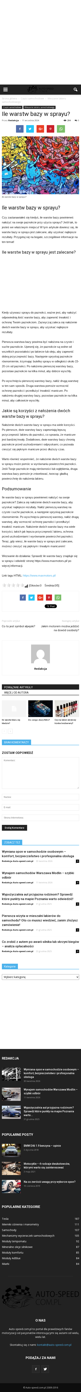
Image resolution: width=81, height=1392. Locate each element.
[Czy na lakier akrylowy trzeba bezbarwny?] (67, 708)
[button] (75, 90)
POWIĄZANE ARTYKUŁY (18, 687)
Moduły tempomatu (14, 1241)
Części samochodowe (12, 107)
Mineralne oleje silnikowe (17, 1247)
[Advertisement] (40, 42)
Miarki (5, 1264)
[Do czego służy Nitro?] (40, 708)
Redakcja (13, 120)
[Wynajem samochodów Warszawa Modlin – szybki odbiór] (11, 1094)
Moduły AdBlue (11, 1258)
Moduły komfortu (12, 1252)
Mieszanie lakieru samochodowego (39, 107)
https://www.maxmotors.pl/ (39, 575)
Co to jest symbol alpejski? (18, 626)
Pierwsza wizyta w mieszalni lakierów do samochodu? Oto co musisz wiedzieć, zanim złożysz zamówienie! (40, 920)
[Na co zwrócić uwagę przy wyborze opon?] (11, 1186)
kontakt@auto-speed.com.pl (54, 1345)
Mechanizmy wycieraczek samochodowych (28, 1235)
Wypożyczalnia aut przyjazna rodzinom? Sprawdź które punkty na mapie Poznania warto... (49, 1111)
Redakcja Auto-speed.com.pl (17, 861)
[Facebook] (36, 1369)
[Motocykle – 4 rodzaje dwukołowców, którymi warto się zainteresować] (11, 1168)
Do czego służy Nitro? (39, 720)
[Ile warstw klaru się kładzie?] (14, 708)
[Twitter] (45, 1369)
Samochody (9, 1230)
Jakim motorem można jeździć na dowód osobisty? (60, 628)
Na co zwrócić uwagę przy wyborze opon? (50, 1181)
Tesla (5, 1218)
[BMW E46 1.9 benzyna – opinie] (11, 1150)
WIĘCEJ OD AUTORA (16, 692)
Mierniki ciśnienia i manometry (20, 1224)
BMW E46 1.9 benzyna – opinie (42, 1145)
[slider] (13, 585)
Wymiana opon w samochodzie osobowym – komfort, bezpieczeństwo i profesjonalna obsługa (51, 1073)
